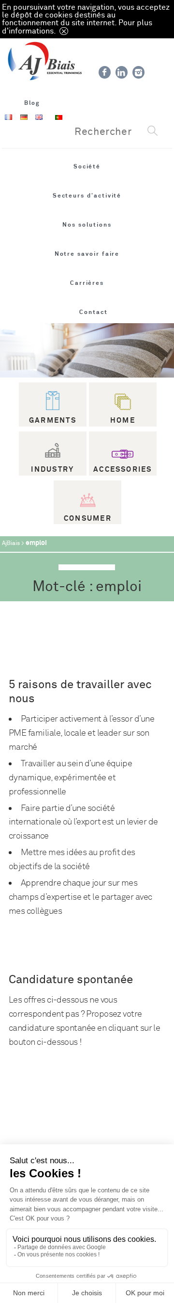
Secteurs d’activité (87, 195)
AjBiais (11, 543)
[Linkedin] (122, 72)
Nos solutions (87, 225)
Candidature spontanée (71, 980)
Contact (93, 312)
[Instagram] (138, 72)
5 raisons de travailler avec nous (80, 691)
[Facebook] (105, 72)
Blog (32, 103)
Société (87, 166)
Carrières (87, 283)
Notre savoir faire (87, 254)
